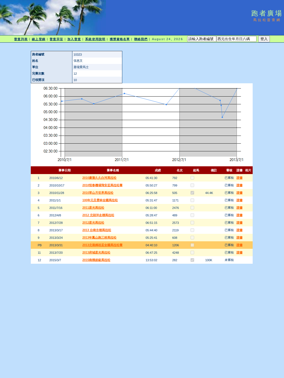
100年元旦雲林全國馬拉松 (100, 200)
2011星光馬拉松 (93, 207)
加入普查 (74, 39)
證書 (240, 177)
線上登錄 (38, 39)
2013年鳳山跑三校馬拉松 (99, 237)
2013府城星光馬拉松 (96, 252)
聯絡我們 (141, 39)
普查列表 (20, 39)
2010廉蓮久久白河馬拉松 (99, 177)
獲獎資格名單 (120, 39)
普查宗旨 (56, 39)
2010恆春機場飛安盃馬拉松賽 (102, 185)
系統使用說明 (95, 39)
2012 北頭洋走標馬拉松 (98, 215)
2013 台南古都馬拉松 (96, 230)
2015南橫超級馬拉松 (96, 260)
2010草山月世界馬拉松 (97, 192)
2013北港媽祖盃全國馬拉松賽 (102, 245)
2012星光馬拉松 (93, 222)
